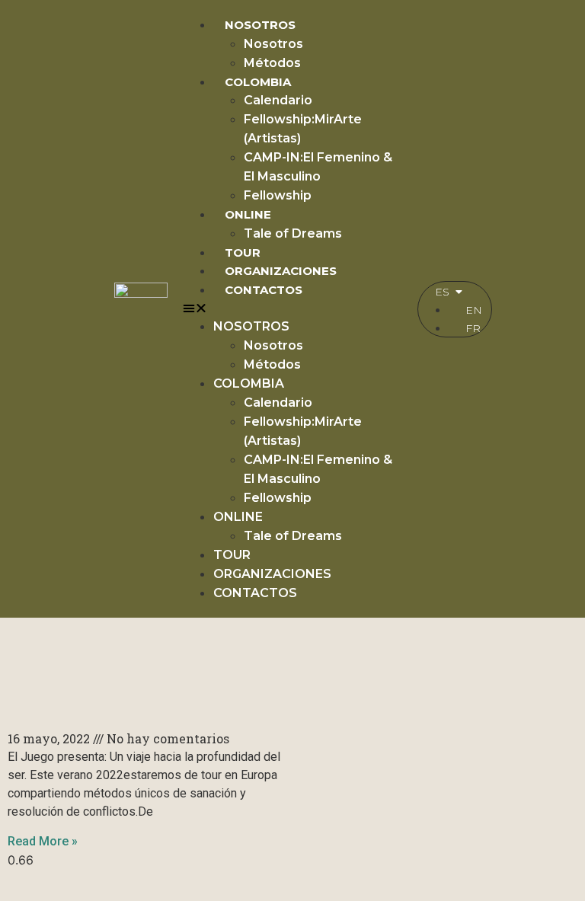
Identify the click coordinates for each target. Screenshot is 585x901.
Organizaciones (281, 271)
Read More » (43, 841)
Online (248, 214)
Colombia (258, 82)
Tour (243, 252)
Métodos (272, 63)
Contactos (263, 290)
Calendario (278, 100)
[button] (292, 308)
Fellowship (278, 195)
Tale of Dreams (293, 233)
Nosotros (260, 25)
